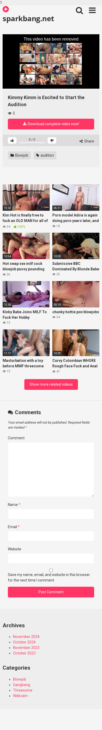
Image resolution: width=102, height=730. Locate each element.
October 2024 (24, 642)
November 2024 (26, 637)
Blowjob (21, 155)
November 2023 (26, 648)
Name (14, 505)
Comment (16, 438)
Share (88, 141)
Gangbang (21, 685)
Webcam (20, 696)
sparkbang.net (28, 18)
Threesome (22, 690)
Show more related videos (51, 384)
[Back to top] (92, 720)
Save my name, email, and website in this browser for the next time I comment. (49, 577)
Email (14, 527)
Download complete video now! (53, 124)
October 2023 (24, 653)
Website (14, 549)
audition (47, 155)
